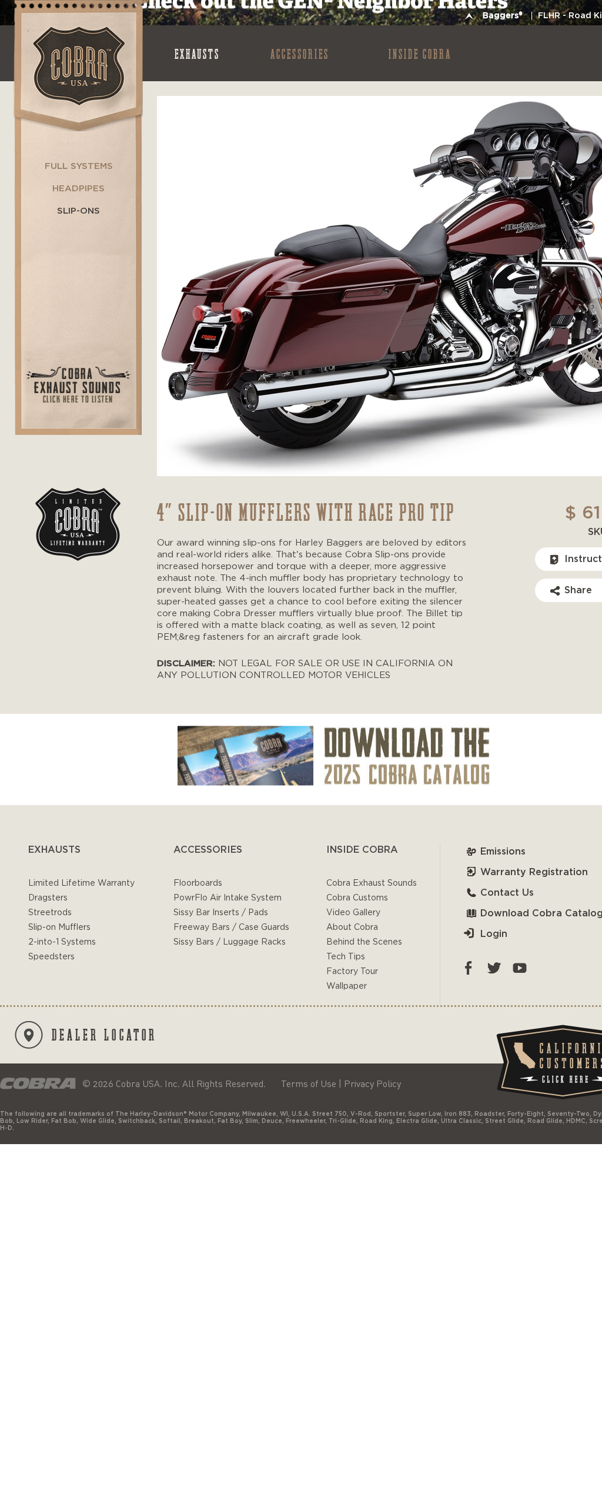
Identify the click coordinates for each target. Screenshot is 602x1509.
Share (578, 590)
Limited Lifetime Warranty (81, 883)
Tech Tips (345, 957)
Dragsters (48, 898)
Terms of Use (308, 1083)
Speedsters (51, 957)
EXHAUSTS (197, 53)
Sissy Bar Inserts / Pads (220, 913)
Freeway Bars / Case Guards (231, 927)
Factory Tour (352, 972)
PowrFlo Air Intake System (227, 898)
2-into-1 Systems (62, 942)
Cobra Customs (357, 898)
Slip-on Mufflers (59, 927)
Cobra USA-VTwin (77, 65)
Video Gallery (353, 913)
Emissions (503, 851)
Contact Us (507, 893)
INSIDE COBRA (420, 53)
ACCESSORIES (299, 53)
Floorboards (197, 883)
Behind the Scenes (364, 942)
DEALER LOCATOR (104, 1034)
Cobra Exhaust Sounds (371, 883)
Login (493, 934)
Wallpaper (346, 986)
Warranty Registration (534, 872)
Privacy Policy (372, 1083)
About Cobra (352, 927)
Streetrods (50, 913)
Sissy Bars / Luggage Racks (229, 942)
